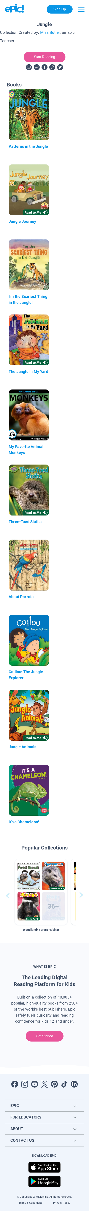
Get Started (44, 1036)
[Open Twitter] (44, 1084)
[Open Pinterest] (54, 1084)
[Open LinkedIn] (74, 1084)
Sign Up (60, 9)
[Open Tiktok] (64, 1084)
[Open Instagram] (24, 1084)
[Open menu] (81, 9)
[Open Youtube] (34, 1084)
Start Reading (45, 57)
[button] (41, 892)
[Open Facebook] (14, 1084)
